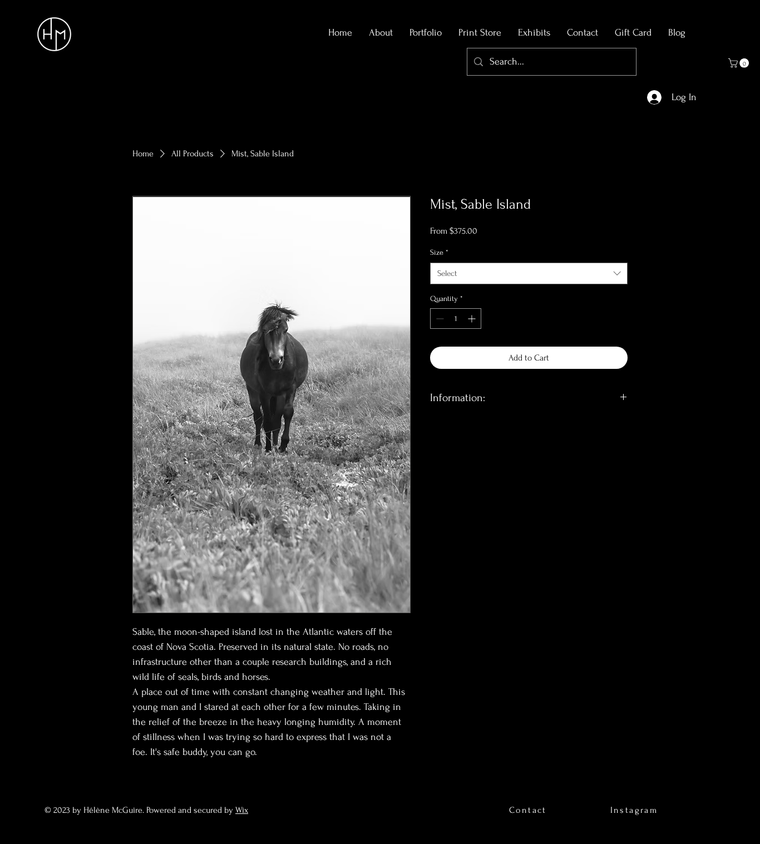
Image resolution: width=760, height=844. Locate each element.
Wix (241, 810)
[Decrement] (439, 318)
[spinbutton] (456, 318)
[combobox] (529, 273)
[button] (739, 63)
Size (439, 252)
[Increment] (473, 318)
